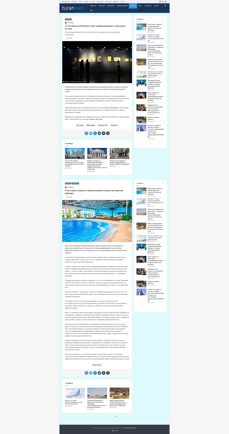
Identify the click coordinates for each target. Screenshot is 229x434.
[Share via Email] (103, 133)
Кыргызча (116, 1)
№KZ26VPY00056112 (130, 428)
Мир (91, 10)
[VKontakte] (99, 133)
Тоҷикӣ (122, 1)
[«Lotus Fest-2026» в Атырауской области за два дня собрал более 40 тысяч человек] (75, 153)
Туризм (156, 5)
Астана (80, 125)
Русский (92, 1)
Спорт (140, 5)
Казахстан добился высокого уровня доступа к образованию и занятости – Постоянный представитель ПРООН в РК (156, 131)
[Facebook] (86, 133)
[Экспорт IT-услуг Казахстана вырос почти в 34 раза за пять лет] (141, 37)
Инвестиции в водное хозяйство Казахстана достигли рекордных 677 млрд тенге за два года (155, 63)
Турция (114, 125)
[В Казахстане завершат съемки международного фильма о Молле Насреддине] (119, 153)
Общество (93, 5)
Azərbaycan (100, 1)
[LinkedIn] (95, 133)
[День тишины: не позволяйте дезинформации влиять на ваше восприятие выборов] (141, 95)
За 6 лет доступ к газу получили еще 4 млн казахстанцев (155, 73)
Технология (148, 5)
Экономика (110, 5)
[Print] (108, 133)
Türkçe (81, 1)
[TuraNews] (73, 8)
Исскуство (103, 125)
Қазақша (74, 1)
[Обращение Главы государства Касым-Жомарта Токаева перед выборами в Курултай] (141, 83)
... (150, 143)
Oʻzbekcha (108, 1)
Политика (102, 5)
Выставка (91, 125)
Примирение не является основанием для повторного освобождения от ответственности (155, 108)
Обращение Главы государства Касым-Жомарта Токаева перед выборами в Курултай (155, 84)
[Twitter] (90, 133)
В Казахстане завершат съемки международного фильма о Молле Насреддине (119, 162)
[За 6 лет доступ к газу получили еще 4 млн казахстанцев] (141, 74)
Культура (133, 5)
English (86, 1)
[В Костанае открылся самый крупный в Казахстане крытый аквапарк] (141, 27)
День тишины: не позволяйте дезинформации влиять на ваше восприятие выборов (155, 96)
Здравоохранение (122, 5)
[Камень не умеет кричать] (141, 120)
